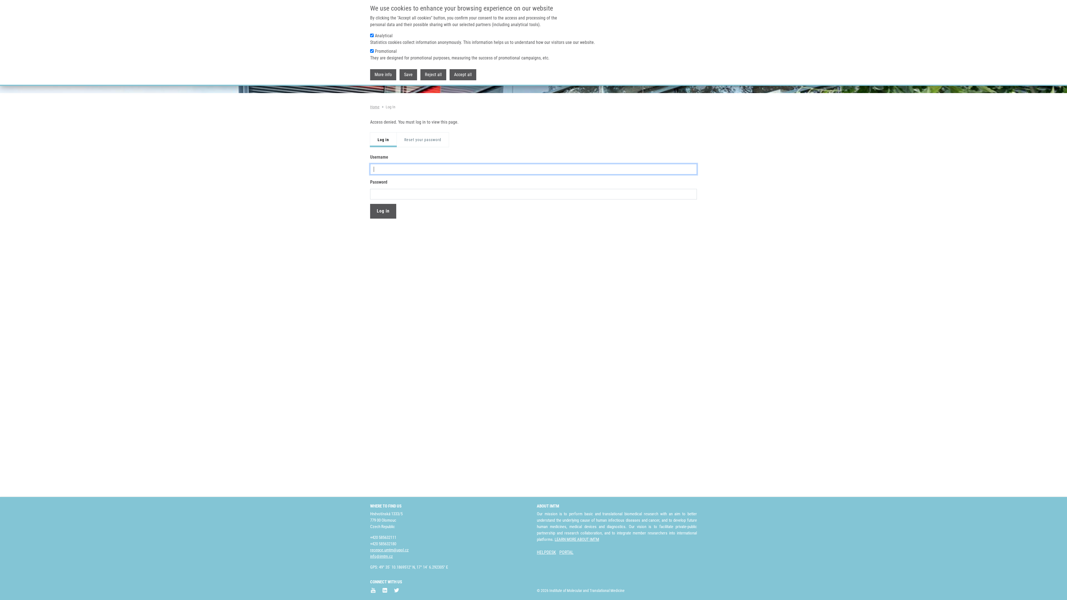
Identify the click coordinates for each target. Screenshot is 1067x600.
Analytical (384, 35)
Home (375, 107)
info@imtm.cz (381, 556)
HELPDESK (546, 552)
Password (378, 182)
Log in (383, 140)
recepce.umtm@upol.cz (389, 550)
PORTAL (566, 552)
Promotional (386, 51)
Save (408, 74)
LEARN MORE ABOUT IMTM (577, 539)
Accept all (463, 74)
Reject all (433, 74)
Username (379, 157)
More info (383, 74)
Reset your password (422, 140)
